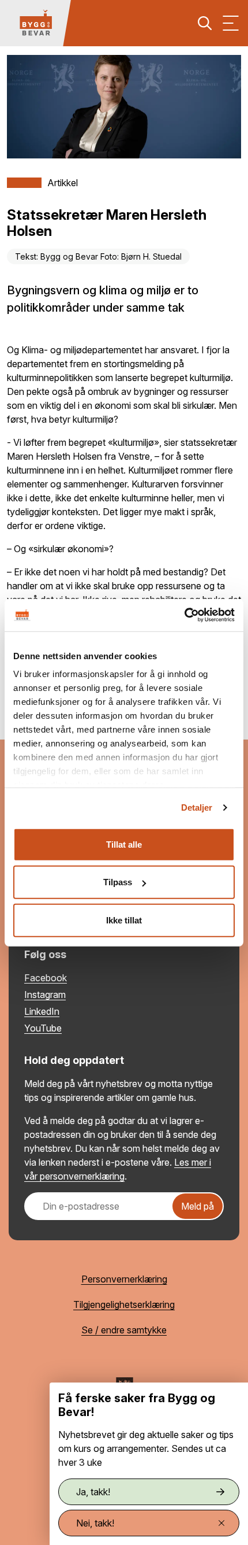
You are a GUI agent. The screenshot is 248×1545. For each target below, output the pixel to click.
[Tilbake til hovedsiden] (36, 23)
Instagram (45, 994)
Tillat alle (124, 844)
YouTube (43, 1028)
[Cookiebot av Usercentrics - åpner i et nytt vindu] (184, 615)
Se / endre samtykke (124, 1330)
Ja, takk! (93, 1492)
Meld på (197, 1206)
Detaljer (197, 807)
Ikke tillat (124, 920)
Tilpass (117, 882)
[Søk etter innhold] (204, 23)
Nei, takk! (95, 1523)
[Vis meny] (230, 23)
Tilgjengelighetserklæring (124, 1304)
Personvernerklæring (124, 1279)
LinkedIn (41, 1011)
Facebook (45, 978)
